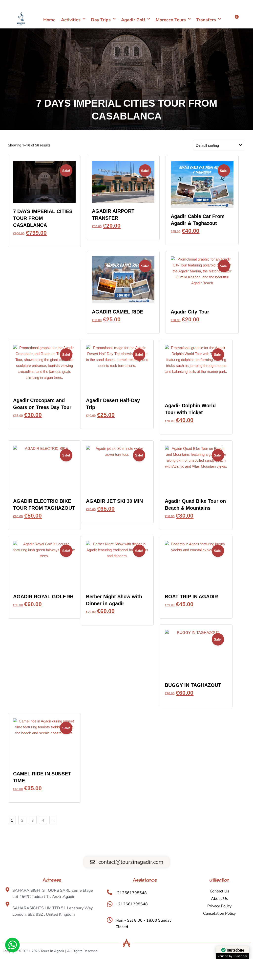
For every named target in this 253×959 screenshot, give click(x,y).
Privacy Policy (219, 906)
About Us (219, 898)
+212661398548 (231, 5)
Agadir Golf (133, 20)
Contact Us (219, 891)
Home (49, 20)
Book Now (44, 240)
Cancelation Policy (219, 913)
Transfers (206, 20)
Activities (71, 20)
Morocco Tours (171, 20)
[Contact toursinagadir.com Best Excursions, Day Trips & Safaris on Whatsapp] (12, 945)
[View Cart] (234, 19)
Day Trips (101, 20)
